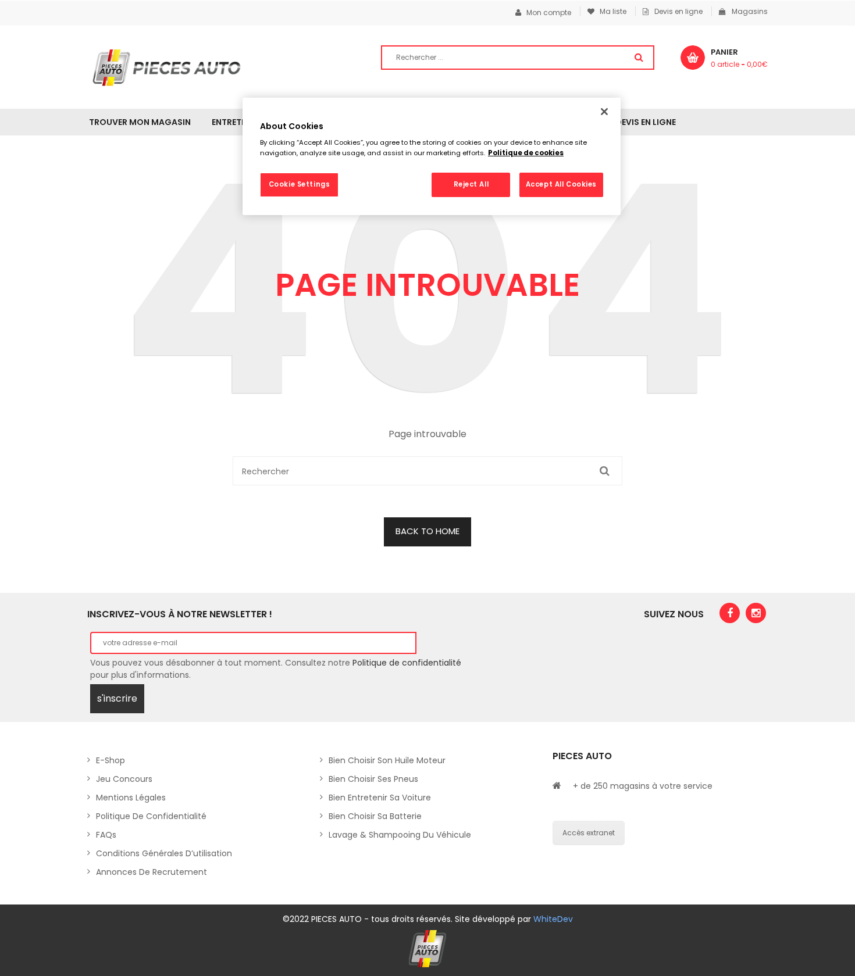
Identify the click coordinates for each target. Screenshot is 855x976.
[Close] (604, 111)
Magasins (750, 11)
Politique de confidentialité (406, 662)
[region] (432, 156)
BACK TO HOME (427, 531)
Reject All (471, 184)
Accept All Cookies (561, 184)
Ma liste (610, 11)
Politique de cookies (526, 153)
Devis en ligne (678, 11)
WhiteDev (553, 919)
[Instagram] (756, 613)
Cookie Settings (299, 184)
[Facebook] (729, 613)
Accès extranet (588, 833)
